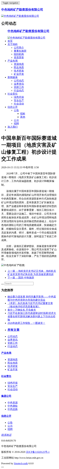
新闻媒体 (13, 77)
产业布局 (13, 60)
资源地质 (19, 64)
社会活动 (19, 103)
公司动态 (19, 80)
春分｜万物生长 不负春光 (22, 309)
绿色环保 (19, 97)
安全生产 (19, 100)
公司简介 (19, 47)
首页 (10, 41)
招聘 (16, 123)
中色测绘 (13, 406)
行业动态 (19, 90)
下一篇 (21, 277)
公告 (16, 110)
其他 (22, 117)
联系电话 (6, 435)
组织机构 (19, 54)
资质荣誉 (19, 57)
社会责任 (13, 93)
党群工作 (19, 87)
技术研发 (19, 70)
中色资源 (13, 402)
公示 (16, 120)
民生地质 (19, 67)
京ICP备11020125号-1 (38, 452)
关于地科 (13, 44)
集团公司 (6, 396)
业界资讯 (19, 84)
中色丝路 (13, 409)
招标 (22, 113)
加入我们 (13, 126)
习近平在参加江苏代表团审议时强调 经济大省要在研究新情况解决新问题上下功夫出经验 (32, 316)
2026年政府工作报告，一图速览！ (26, 323)
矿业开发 (19, 74)
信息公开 (13, 107)
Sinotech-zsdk (21, 463)
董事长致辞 (20, 51)
